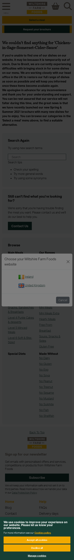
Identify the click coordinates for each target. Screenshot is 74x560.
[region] (37, 538)
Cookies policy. (42, 532)
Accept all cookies (37, 540)
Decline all (37, 547)
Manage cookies (37, 555)
